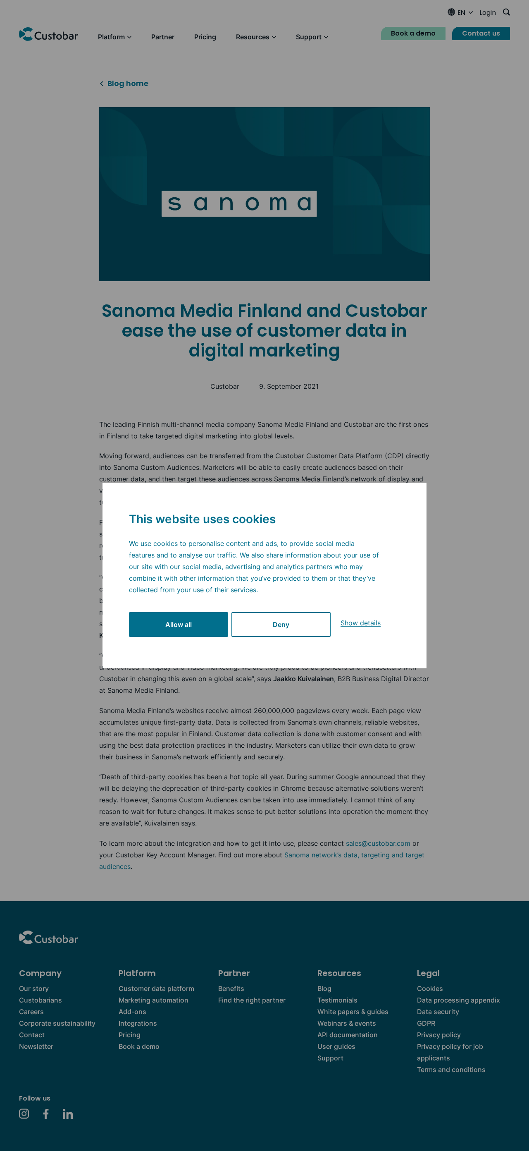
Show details (361, 623)
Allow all (178, 624)
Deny (281, 624)
